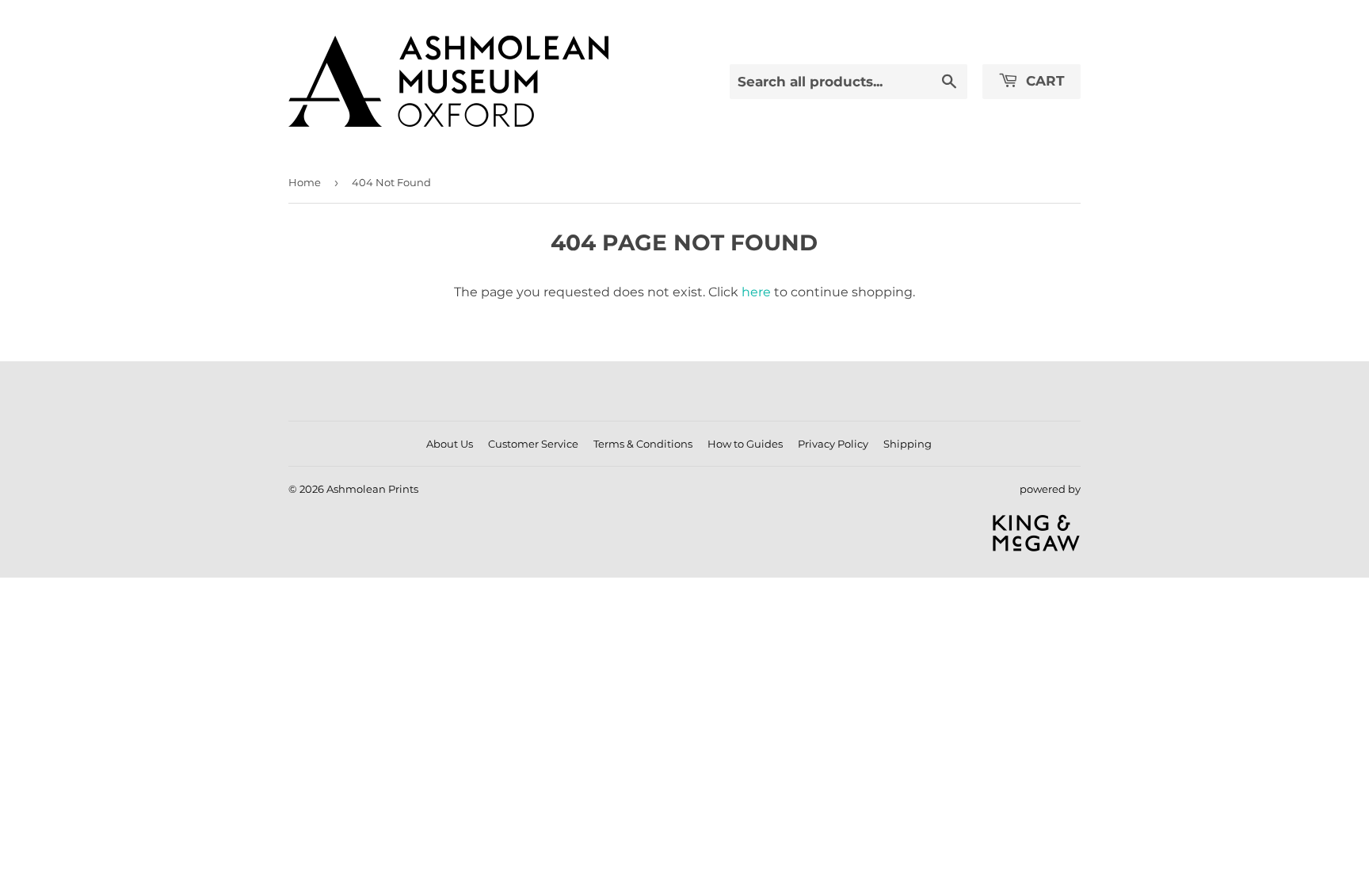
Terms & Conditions (642, 443)
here (756, 291)
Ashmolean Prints (372, 489)
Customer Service (533, 443)
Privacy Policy (833, 443)
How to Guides (745, 443)
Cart (1043, 81)
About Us (449, 443)
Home (304, 182)
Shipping (907, 443)
